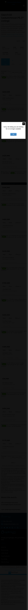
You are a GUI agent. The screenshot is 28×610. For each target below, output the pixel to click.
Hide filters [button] (21, 62)
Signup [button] (18, 41)
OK (13, 134)
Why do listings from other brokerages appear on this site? (13, 503)
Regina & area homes (12, 34)
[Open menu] (24, 5)
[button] (1, 527)
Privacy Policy (13, 568)
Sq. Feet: (18, 54)
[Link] (13, 573)
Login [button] (23, 41)
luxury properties (19, 36)
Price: (6, 49)
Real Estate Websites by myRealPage (13, 570)
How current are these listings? (13, 509)
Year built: (5, 54)
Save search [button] (5, 62)
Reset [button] (13, 62)
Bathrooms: (22, 49)
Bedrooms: (15, 49)
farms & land (9, 36)
